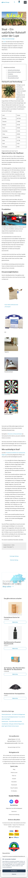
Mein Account (14, 772)
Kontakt (14, 778)
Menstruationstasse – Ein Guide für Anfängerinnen (13, 714)
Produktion (10, 74)
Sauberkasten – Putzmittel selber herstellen (12, 721)
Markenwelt (14, 784)
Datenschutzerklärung (14, 814)
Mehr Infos (20, 743)
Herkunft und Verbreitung (14, 70)
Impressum (14, 811)
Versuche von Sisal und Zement (15, 433)
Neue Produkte (14, 787)
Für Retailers (14, 791)
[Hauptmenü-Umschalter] (25, 2)
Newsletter (14, 781)
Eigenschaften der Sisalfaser (14, 72)
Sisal (4, 41)
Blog (3, 38)
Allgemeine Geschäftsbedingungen (14, 808)
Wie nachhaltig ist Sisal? (13, 77)
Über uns (14, 775)
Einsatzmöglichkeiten (13, 76)
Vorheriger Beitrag (14, 556)
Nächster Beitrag (14, 560)
